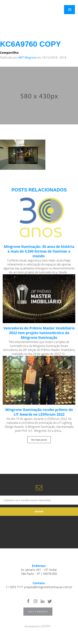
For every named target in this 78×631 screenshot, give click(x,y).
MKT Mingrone (27, 57)
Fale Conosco (38, 611)
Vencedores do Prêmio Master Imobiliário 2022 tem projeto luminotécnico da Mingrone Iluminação (39, 333)
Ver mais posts (39, 439)
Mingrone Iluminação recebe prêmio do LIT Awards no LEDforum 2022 (39, 412)
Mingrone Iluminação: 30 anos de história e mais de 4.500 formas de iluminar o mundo (39, 251)
